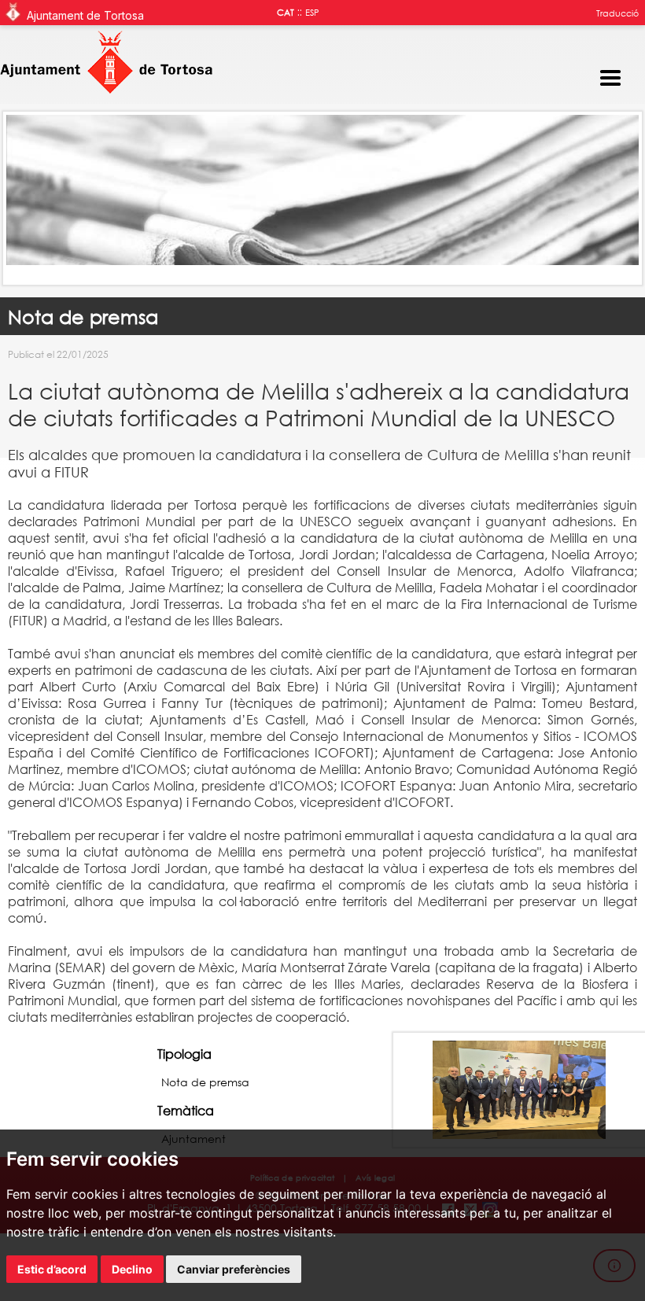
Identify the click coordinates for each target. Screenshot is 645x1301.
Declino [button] (132, 1269)
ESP (312, 12)
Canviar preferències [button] (233, 1269)
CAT (285, 12)
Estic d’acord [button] (52, 1269)
